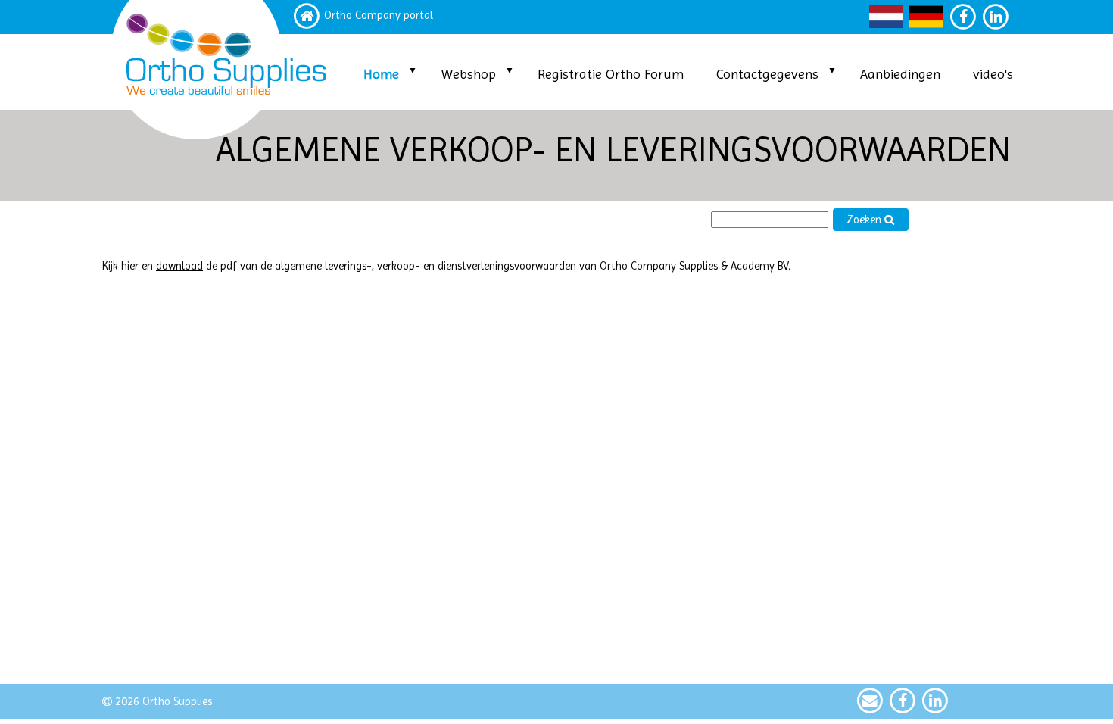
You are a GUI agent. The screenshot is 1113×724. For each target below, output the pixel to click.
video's (993, 74)
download (179, 266)
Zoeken (865, 220)
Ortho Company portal (378, 15)
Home (381, 74)
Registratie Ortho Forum (611, 74)
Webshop (468, 74)
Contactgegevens (767, 74)
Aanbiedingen (900, 74)
